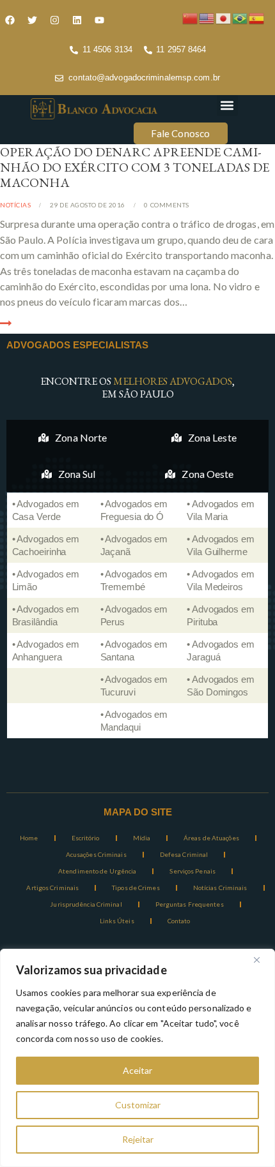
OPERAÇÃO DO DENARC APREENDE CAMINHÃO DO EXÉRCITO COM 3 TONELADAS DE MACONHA (134, 167)
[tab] (72, 438)
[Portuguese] (240, 17)
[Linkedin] (76, 19)
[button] (227, 105)
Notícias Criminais (220, 887)
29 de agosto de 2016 (87, 205)
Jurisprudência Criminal (86, 904)
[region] (137, 1058)
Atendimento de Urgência (97, 871)
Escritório (86, 838)
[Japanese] (224, 17)
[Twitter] (32, 19)
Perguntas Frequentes (189, 904)
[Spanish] (257, 17)
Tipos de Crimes (136, 887)
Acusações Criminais (96, 854)
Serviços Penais (192, 871)
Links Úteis (117, 921)
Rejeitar (137, 1139)
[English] (207, 17)
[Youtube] (99, 19)
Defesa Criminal (184, 854)
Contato (179, 921)
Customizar (138, 1104)
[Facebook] (9, 19)
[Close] (261, 959)
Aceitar (137, 1070)
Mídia (142, 838)
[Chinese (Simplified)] (190, 17)
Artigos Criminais (52, 887)
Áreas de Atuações (211, 838)
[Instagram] (54, 19)
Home (29, 838)
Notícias (15, 205)
